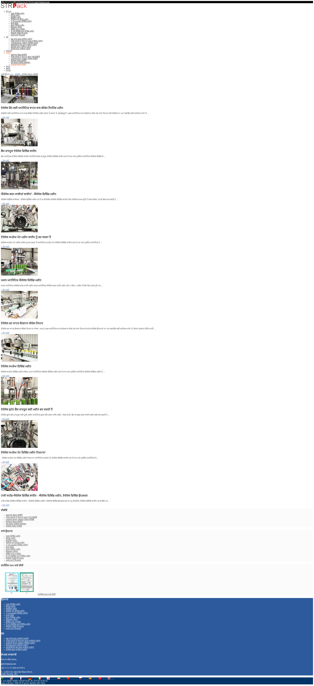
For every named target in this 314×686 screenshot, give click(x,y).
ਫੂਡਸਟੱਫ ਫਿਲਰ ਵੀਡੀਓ (19, 55)
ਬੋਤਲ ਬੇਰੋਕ (14, 23)
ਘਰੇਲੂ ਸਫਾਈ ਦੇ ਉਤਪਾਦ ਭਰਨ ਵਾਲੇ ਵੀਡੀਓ (25, 57)
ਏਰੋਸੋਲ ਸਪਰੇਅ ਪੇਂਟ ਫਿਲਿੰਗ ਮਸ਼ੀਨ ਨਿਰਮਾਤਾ (23, 452)
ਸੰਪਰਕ (8, 70)
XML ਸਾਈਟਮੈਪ (7, 683)
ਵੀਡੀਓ (8, 53)
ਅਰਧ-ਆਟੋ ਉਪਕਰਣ (18, 35)
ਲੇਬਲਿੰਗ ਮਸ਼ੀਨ (16, 17)
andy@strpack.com (41, 2)
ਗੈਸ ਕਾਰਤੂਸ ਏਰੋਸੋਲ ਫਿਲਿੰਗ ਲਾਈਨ (19, 151)
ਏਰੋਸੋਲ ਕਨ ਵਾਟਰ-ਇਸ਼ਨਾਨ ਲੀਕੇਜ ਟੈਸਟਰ (22, 323)
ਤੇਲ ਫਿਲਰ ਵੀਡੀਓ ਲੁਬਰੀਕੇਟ (20, 63)
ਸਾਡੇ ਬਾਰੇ (9, 51)
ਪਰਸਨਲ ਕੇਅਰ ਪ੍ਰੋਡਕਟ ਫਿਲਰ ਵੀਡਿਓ (24, 59)
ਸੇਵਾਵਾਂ (8, 66)
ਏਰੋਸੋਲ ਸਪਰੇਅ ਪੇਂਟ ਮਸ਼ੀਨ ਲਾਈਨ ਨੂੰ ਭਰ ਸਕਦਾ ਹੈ (26, 237)
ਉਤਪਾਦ (8, 12)
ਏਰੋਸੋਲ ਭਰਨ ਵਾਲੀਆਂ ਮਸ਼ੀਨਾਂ (20, 49)
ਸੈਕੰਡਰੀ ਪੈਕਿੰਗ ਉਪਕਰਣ (19, 33)
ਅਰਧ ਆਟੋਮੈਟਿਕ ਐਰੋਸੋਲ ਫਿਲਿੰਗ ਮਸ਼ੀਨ (21, 280)
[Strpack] (14, 7)
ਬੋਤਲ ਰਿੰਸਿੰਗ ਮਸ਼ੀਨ (17, 25)
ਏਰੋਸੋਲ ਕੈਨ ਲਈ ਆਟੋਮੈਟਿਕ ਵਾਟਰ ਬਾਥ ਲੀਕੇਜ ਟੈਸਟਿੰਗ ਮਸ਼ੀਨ (32, 107)
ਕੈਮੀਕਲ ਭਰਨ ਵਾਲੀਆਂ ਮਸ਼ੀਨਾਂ (21, 47)
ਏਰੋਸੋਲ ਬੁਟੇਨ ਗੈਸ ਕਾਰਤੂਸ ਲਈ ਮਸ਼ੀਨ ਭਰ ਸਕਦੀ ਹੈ (27, 409)
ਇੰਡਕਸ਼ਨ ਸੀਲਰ (16, 27)
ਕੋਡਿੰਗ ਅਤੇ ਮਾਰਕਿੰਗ (18, 29)
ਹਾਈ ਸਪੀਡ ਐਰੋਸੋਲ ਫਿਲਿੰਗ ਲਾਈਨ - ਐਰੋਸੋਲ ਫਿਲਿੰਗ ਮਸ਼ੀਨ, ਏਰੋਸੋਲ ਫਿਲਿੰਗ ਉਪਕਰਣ (44, 495)
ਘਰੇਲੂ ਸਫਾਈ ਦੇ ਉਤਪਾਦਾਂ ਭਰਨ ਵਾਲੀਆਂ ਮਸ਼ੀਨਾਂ (27, 41)
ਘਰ (11, 74)
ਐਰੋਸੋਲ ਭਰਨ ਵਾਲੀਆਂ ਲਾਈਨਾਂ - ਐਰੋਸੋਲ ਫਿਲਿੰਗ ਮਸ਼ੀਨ (28, 194)
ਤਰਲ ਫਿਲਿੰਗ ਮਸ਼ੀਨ (17, 13)
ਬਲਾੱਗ (8, 68)
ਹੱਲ (7, 37)
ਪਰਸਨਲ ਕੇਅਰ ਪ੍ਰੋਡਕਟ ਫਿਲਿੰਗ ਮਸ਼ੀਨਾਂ (24, 43)
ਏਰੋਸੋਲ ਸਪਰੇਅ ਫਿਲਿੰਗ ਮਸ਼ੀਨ (16, 366)
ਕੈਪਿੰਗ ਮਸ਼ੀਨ (15, 15)
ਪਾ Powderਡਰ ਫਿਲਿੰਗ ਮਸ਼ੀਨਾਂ (21, 21)
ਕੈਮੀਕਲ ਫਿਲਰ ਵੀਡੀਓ (18, 61)
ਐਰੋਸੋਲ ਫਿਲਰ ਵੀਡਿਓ (18, 65)
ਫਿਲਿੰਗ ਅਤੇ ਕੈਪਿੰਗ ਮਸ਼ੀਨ (19, 19)
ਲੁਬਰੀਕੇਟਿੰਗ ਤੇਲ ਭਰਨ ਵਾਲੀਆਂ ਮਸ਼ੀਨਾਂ (24, 45)
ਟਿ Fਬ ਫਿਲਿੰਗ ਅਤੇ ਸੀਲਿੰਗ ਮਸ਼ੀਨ (22, 31)
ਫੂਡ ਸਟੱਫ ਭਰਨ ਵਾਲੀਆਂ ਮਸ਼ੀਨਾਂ (21, 39)
